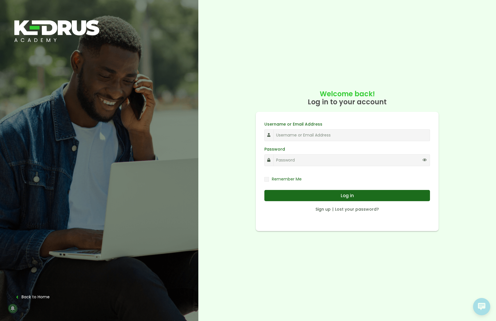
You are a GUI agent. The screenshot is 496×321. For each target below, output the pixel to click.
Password (274, 149)
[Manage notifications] (12, 308)
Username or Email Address (293, 124)
